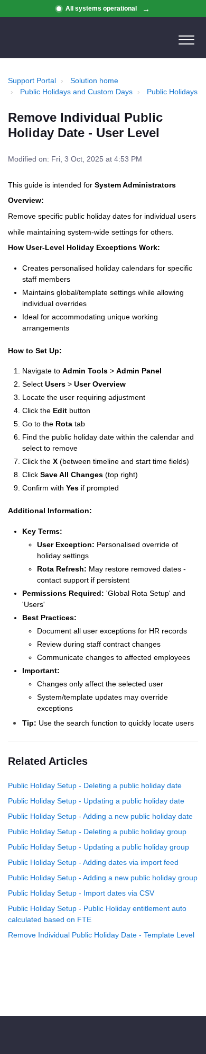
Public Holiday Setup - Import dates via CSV (81, 893)
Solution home (94, 80)
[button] (186, 37)
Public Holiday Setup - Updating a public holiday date (96, 801)
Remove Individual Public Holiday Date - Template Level (101, 935)
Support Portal (32, 80)
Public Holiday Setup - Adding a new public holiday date (100, 816)
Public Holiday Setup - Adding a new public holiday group (103, 877)
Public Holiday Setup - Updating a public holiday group (98, 847)
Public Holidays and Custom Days (76, 91)
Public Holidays (172, 91)
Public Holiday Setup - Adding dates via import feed (93, 862)
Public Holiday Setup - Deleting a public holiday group (97, 831)
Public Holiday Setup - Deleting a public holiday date (95, 785)
